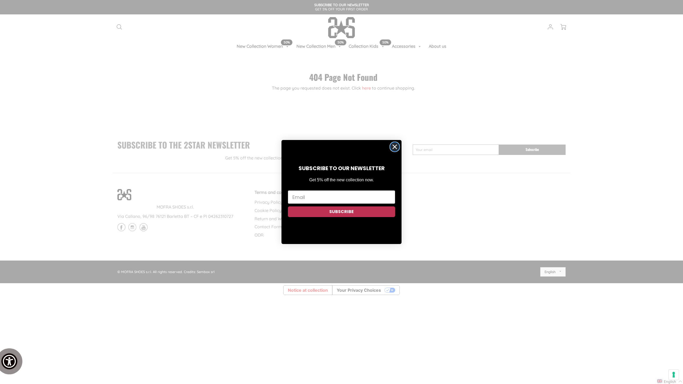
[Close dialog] (394, 146)
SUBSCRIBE (341, 212)
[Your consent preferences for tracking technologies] (674, 375)
